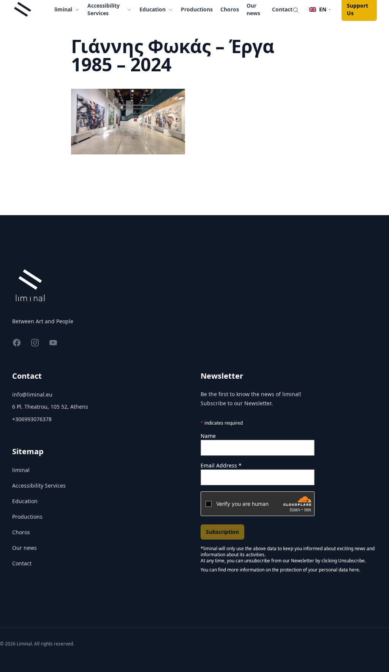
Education (25, 501)
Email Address (221, 465)
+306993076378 (32, 419)
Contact (282, 9)
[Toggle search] (296, 9)
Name (208, 435)
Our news (24, 547)
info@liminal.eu (32, 394)
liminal (21, 470)
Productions (197, 9)
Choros (229, 9)
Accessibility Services (39, 485)
